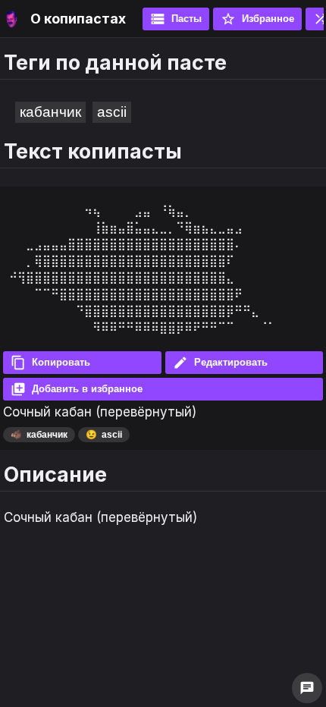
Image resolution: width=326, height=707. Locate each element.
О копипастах (78, 19)
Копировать (50, 362)
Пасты (176, 19)
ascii (112, 112)
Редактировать (220, 362)
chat (307, 688)
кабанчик (50, 112)
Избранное (257, 19)
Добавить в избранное (77, 389)
